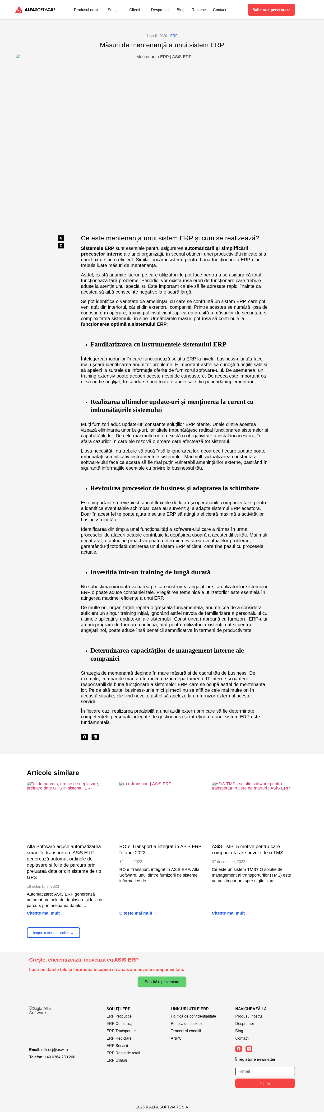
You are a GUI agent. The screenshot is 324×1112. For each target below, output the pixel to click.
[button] (61, 238)
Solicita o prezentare (271, 9)
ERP (174, 36)
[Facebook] (238, 1049)
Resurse (199, 10)
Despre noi (160, 10)
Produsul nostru (87, 10)
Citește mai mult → (46, 913)
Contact (219, 10)
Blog (181, 10)
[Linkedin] (248, 1049)
